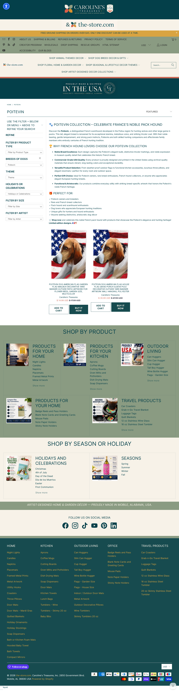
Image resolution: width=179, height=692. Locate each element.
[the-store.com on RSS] (8, 45)
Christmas (40, 468)
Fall (123, 474)
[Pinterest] (104, 525)
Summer (125, 467)
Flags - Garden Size (157, 375)
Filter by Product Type (18, 144)
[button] (67, 58)
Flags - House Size (84, 587)
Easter (38, 483)
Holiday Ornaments (17, 622)
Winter (124, 471)
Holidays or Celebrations (15, 186)
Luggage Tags (128, 413)
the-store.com (23, 675)
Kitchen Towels (49, 593)
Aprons (93, 361)
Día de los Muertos (45, 479)
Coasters (12, 593)
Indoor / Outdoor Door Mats (89, 593)
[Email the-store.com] (3, 39)
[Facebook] (65, 525)
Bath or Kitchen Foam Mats (21, 639)
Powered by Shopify (42, 678)
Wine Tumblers (82, 610)
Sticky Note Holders (46, 425)
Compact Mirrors (16, 657)
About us (25, 39)
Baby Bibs (46, 616)
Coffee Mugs (97, 365)
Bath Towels (13, 651)
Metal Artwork (40, 380)
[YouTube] (94, 525)
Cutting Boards (98, 369)
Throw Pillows (14, 598)
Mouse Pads (41, 418)
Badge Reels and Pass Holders (51, 411)
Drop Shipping (69, 44)
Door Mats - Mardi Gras (19, 610)
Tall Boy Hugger (155, 367)
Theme (10, 171)
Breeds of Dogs (17, 158)
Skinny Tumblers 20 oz (86, 616)
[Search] (172, 65)
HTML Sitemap (111, 44)
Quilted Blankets (15, 616)
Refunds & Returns (70, 39)
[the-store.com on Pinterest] (3, 45)
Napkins (37, 369)
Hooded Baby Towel (18, 645)
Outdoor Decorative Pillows (88, 604)
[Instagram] (75, 525)
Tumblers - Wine (49, 604)
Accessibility (27, 50)
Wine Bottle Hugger (157, 371)
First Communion (44, 487)
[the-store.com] (13, 65)
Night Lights (39, 361)
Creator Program (30, 44)
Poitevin (11, 165)
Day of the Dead (44, 476)
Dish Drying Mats (99, 379)
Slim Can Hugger (156, 360)
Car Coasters (128, 406)
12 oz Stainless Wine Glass (135, 420)
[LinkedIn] (114, 525)
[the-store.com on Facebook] (8, 39)
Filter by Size (15, 200)
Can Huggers (154, 356)
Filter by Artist (17, 213)
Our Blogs (44, 50)
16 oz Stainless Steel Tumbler (136, 424)
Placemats (38, 372)
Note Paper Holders (45, 422)
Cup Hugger (153, 364)
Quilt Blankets (128, 417)
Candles (37, 365)
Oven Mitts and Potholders (55, 569)
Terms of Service (116, 39)
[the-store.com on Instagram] (13, 39)
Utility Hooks (14, 587)
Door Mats (12, 604)
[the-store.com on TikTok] (13, 45)
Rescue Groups (90, 44)
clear (40, 158)
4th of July (41, 472)
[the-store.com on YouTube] (3, 50)
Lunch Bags (47, 598)
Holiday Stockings (16, 628)
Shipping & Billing (44, 39)
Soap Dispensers (99, 383)
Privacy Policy (93, 39)
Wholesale (51, 44)
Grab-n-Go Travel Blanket (135, 409)
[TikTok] (85, 525)
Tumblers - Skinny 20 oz (53, 610)
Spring (124, 463)
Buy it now (79, 309)
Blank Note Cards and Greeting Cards (55, 414)
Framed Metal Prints (43, 376)
